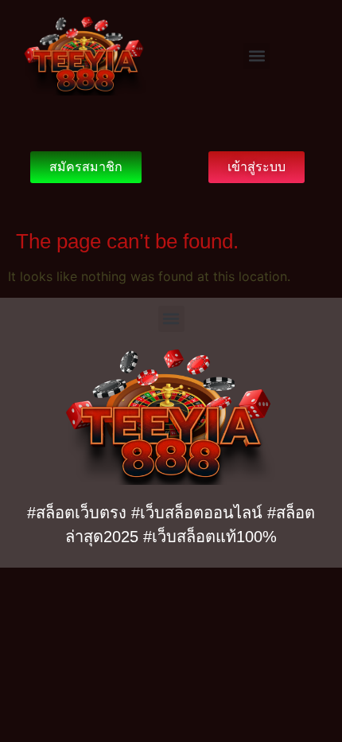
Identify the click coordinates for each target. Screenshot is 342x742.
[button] (256, 56)
